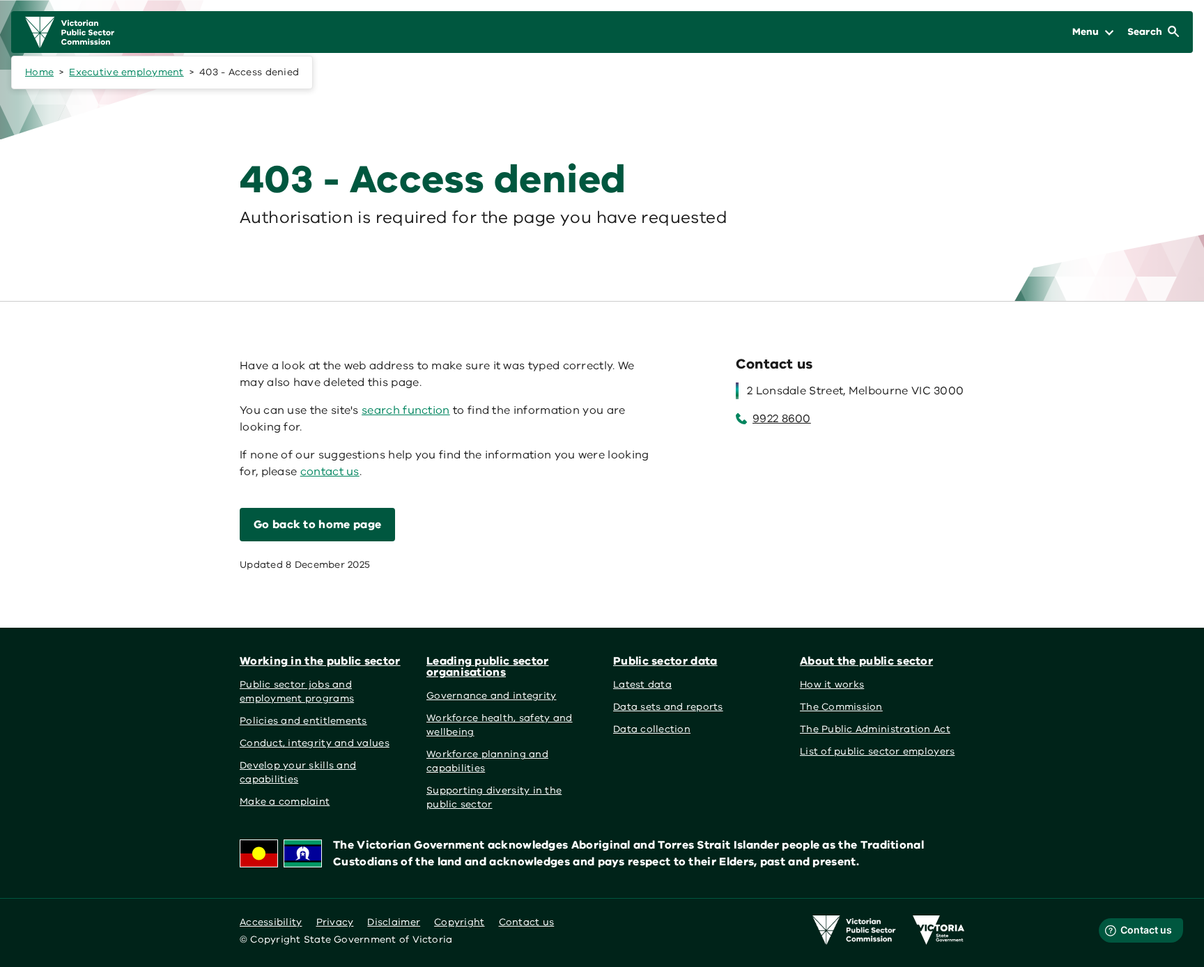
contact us (330, 471)
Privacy (335, 922)
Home (39, 72)
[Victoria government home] (938, 930)
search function (406, 410)
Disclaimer (393, 922)
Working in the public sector (320, 661)
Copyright (459, 922)
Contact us (527, 922)
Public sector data (665, 661)
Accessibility (271, 922)
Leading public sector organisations (487, 667)
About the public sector (866, 661)
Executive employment (126, 72)
